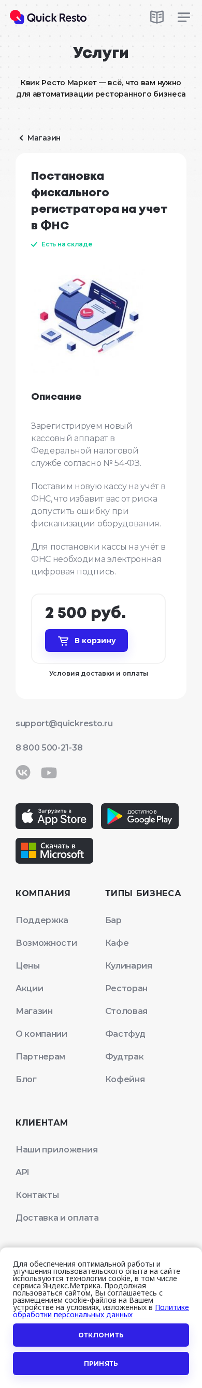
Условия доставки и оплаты (98, 673)
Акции (29, 988)
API (23, 1172)
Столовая (126, 1011)
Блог (26, 1079)
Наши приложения (56, 1150)
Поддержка (42, 920)
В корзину (95, 640)
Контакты (37, 1195)
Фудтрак (124, 1057)
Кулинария (128, 966)
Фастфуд (125, 1034)
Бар (113, 920)
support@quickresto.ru (64, 723)
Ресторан (126, 988)
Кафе (117, 943)
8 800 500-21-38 (49, 748)
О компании (41, 1034)
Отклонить (101, 1335)
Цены (28, 966)
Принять (101, 1363)
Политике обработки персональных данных (101, 1310)
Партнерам (40, 1057)
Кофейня (125, 1079)
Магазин (34, 1011)
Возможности (46, 943)
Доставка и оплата (57, 1218)
